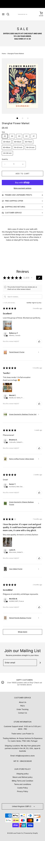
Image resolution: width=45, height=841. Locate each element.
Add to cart (23, 174)
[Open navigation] (3, 14)
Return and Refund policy (23, 777)
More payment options (22, 188)
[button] (22, 86)
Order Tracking (22, 709)
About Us (22, 702)
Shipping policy (22, 774)
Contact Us (22, 713)
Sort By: (29, 303)
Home (4, 53)
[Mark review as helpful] (39, 341)
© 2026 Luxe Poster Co (15, 833)
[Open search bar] (8, 14)
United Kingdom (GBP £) (22, 806)
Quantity (5, 159)
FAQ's (22, 706)
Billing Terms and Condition (22, 781)
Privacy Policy (22, 791)
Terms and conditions (22, 784)
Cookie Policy (22, 788)
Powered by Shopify (31, 833)
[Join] (40, 662)
